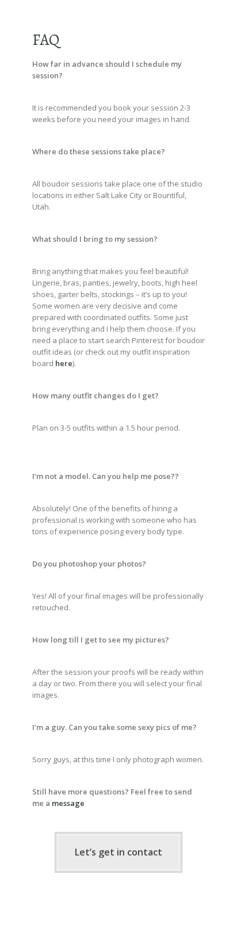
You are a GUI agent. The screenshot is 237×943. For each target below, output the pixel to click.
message (68, 803)
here (63, 363)
